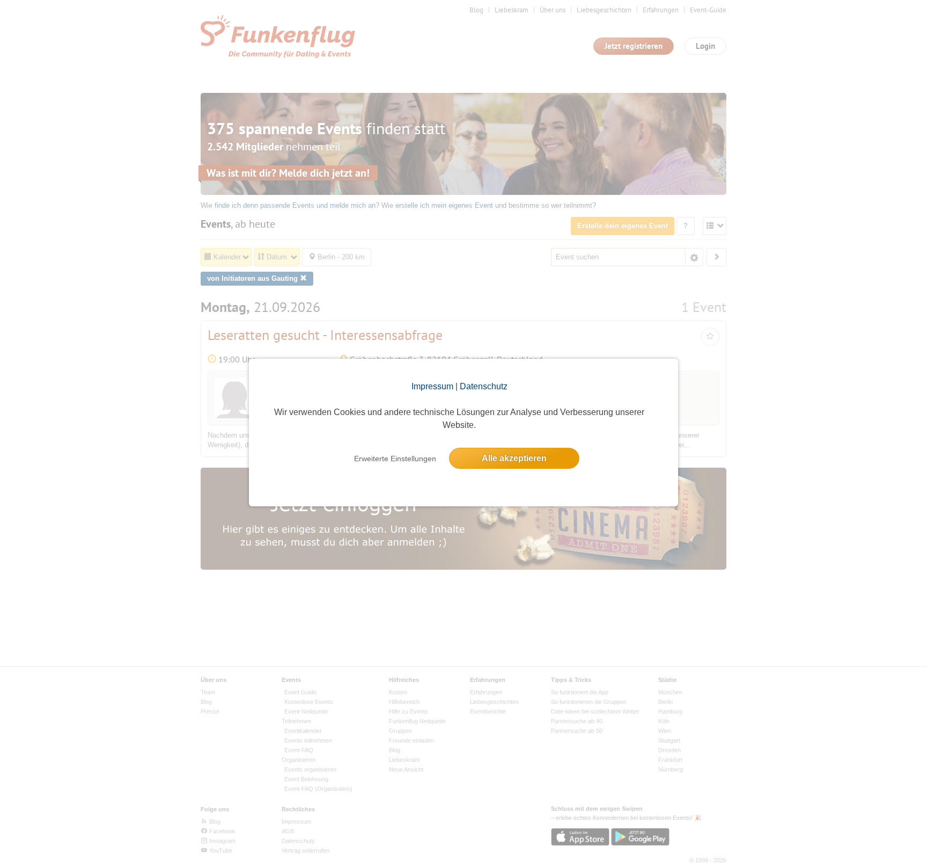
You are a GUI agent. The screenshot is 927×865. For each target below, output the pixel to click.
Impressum (432, 386)
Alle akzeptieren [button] (514, 458)
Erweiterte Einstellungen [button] (395, 458)
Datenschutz (483, 386)
